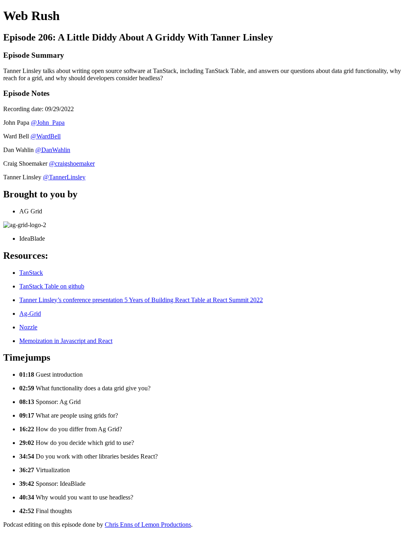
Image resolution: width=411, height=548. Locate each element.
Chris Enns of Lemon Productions (148, 524)
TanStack (31, 272)
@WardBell (46, 136)
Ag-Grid (30, 313)
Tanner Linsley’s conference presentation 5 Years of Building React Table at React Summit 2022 (141, 299)
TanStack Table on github (51, 286)
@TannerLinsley (64, 177)
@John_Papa (48, 122)
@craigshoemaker (72, 163)
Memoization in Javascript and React (65, 340)
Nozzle (28, 327)
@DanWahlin (52, 149)
